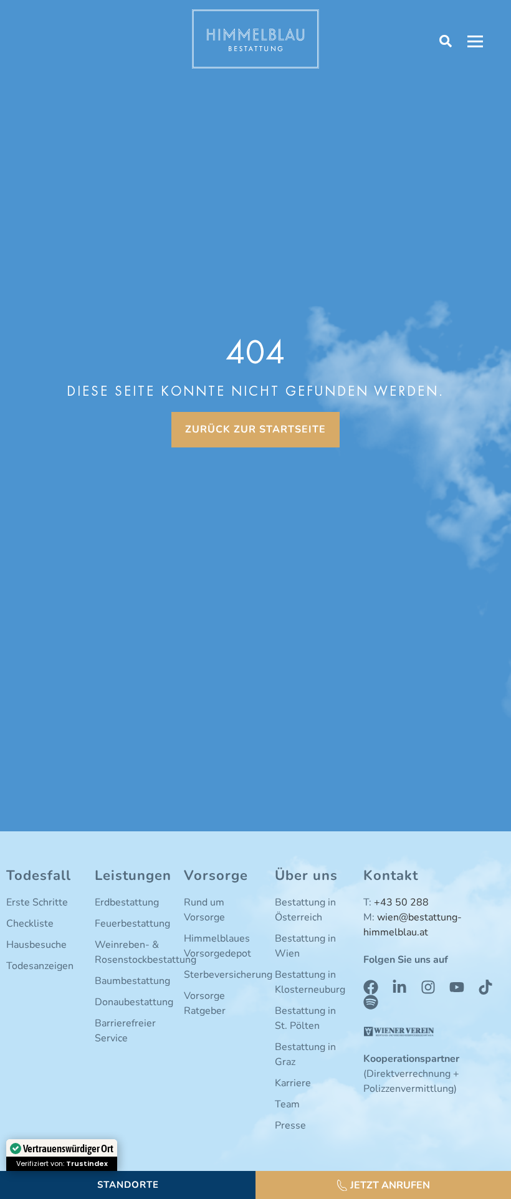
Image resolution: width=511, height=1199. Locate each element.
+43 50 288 (401, 902)
